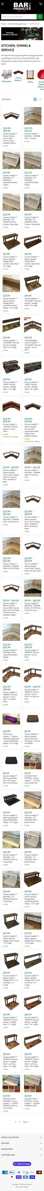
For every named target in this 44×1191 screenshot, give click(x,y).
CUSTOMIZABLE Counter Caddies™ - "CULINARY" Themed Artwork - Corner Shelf (32, 345)
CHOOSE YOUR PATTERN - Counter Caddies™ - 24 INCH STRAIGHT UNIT (32, 1102)
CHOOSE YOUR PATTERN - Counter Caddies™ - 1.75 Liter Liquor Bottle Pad (32, 779)
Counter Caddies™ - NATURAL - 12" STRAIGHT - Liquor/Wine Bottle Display (10, 180)
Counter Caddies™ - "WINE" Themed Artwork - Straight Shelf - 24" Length (32, 385)
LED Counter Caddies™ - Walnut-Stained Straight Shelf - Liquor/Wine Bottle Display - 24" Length (11, 738)
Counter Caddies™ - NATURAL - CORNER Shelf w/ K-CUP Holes (11, 566)
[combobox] (18, 16)
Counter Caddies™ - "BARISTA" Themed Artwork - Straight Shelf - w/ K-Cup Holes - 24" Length (32, 1061)
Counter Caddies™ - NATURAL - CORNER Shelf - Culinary (32, 136)
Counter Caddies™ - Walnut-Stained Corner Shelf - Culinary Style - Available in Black (10, 138)
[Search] (39, 16)
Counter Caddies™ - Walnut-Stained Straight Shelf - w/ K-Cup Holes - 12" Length (10, 980)
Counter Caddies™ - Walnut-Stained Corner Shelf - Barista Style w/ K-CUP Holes (33, 567)
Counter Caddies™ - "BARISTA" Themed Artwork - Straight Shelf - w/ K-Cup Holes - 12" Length (10, 1061)
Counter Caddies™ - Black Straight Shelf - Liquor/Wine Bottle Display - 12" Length (11, 818)
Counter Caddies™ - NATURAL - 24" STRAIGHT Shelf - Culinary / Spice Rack (10, 220)
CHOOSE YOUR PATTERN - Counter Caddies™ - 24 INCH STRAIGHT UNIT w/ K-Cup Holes (10, 1103)
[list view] (40, 99)
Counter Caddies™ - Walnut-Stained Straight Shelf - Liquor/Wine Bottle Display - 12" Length (32, 899)
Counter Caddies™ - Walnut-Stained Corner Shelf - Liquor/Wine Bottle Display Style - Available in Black (32, 430)
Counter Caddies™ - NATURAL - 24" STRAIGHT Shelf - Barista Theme (32, 818)
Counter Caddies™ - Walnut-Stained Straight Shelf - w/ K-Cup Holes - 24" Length (32, 980)
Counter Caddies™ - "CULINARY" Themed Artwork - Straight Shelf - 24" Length (11, 343)
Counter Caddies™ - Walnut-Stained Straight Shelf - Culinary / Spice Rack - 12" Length (11, 261)
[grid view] (35, 99)
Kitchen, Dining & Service (17, 24)
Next (25, 1122)
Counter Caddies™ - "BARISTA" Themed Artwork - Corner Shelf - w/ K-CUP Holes (10, 697)
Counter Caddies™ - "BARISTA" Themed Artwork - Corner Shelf (32, 653)
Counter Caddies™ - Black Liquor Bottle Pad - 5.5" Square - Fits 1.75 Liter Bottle (10, 779)
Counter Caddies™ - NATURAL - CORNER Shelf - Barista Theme (11, 519)
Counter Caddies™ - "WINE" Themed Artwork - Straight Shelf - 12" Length (10, 385)
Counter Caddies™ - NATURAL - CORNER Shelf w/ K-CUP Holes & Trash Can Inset (33, 606)
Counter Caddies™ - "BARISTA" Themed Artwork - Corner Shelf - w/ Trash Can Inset (32, 694)
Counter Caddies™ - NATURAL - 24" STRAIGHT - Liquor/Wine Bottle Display (32, 180)
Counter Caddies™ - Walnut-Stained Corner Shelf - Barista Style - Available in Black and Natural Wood (32, 523)
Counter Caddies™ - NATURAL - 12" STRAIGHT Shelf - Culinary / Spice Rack (32, 220)
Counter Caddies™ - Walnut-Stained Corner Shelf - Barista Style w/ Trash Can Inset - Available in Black (11, 476)
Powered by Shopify (22, 1187)
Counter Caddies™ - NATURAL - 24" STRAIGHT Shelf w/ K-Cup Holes (10, 858)
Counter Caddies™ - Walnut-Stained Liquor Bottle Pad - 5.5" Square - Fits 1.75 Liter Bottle (32, 738)
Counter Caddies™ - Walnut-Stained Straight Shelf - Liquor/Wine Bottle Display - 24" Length (10, 303)
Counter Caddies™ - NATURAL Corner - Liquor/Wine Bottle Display (10, 653)
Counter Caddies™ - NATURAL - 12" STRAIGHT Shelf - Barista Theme (32, 858)
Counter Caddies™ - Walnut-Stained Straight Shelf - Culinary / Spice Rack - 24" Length (33, 261)
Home (3, 24)
